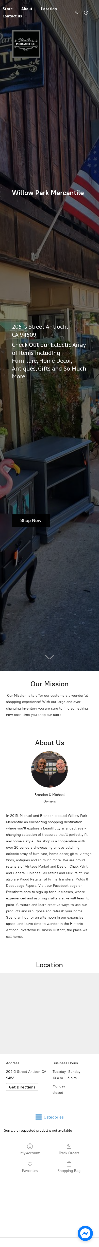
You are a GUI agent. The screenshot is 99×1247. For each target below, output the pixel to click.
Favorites (30, 1170)
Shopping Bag (69, 1170)
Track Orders (68, 1152)
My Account (30, 1152)
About (26, 8)
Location (49, 8)
